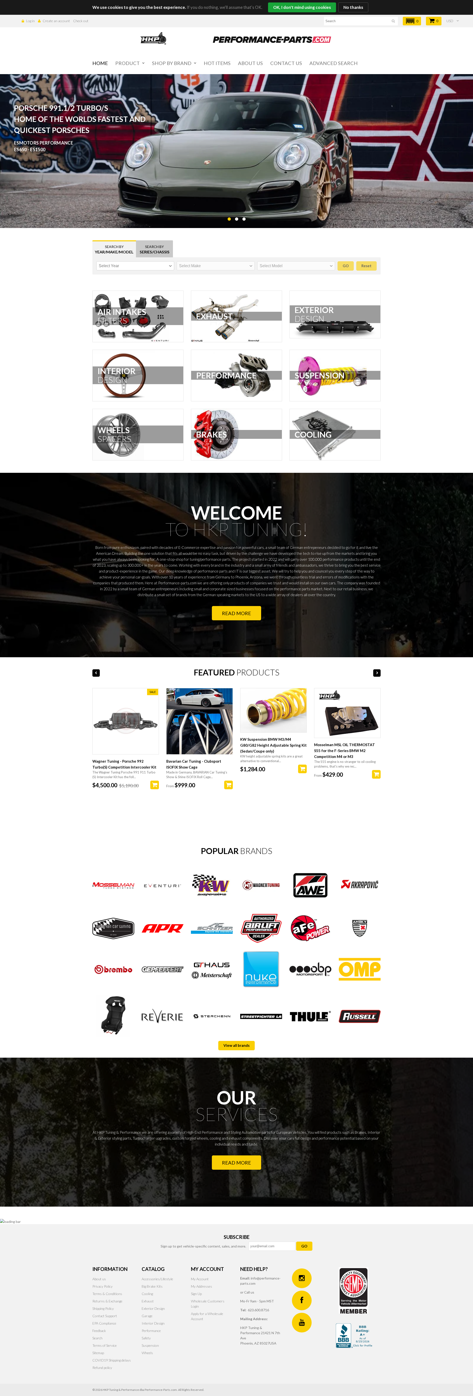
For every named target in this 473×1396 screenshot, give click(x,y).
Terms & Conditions (107, 1294)
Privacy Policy (102, 1286)
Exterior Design (153, 1308)
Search (97, 1338)
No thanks (353, 7)
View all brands (236, 1045)
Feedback (99, 1331)
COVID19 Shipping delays (111, 1360)
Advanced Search (333, 63)
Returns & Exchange (107, 1301)
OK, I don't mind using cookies (302, 7)
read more (236, 1163)
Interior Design (153, 1323)
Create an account (56, 21)
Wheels (147, 1353)
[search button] (393, 21)
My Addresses (201, 1286)
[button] (412, 21)
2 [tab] (236, 231)
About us (250, 63)
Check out (80, 21)
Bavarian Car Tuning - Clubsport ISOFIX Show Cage (193, 764)
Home (100, 63)
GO (304, 1246)
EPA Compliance (104, 1323)
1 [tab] (229, 231)
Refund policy (102, 1367)
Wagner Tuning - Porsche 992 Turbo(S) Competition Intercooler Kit (124, 764)
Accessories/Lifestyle (157, 1279)
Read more (236, 613)
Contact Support (104, 1316)
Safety (146, 1338)
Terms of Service (104, 1345)
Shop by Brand (171, 63)
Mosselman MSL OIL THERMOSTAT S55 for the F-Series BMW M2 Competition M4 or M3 (344, 750)
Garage (147, 1316)
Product (127, 63)
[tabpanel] (236, 151)
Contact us (286, 63)
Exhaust (148, 1301)
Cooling (147, 1294)
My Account (200, 1279)
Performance (151, 1331)
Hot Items (217, 63)
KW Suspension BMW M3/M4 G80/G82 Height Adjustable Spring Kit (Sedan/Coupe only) (273, 745)
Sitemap (98, 1353)
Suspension (150, 1345)
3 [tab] (243, 231)
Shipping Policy (103, 1308)
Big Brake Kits (152, 1286)
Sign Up (196, 1294)
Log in (30, 21)
